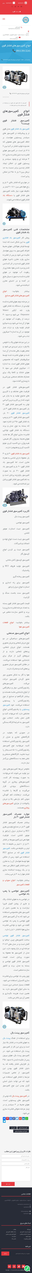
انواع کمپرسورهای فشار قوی (21, 1131)
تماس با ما (14, 1239)
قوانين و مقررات (27, 1239)
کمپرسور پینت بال (19, 1096)
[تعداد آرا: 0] (3, 97)
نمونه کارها (28, 1236)
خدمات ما (14, 1236)
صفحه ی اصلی (27, 60)
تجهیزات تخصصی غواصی (25, 1234)
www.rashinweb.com (22, 1270)
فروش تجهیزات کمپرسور (25, 1232)
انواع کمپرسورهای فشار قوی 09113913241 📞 (10, 60)
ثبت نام (18, 11)
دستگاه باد (7, 195)
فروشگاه (29, 1229)
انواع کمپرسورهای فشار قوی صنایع (16, 293)
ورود (13, 11)
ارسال (5, 1253)
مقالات (22, 60)
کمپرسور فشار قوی (23, 1128)
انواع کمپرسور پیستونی (11, 1234)
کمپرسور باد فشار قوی (20, 453)
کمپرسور (13, 1128)
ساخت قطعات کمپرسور (11, 1232)
